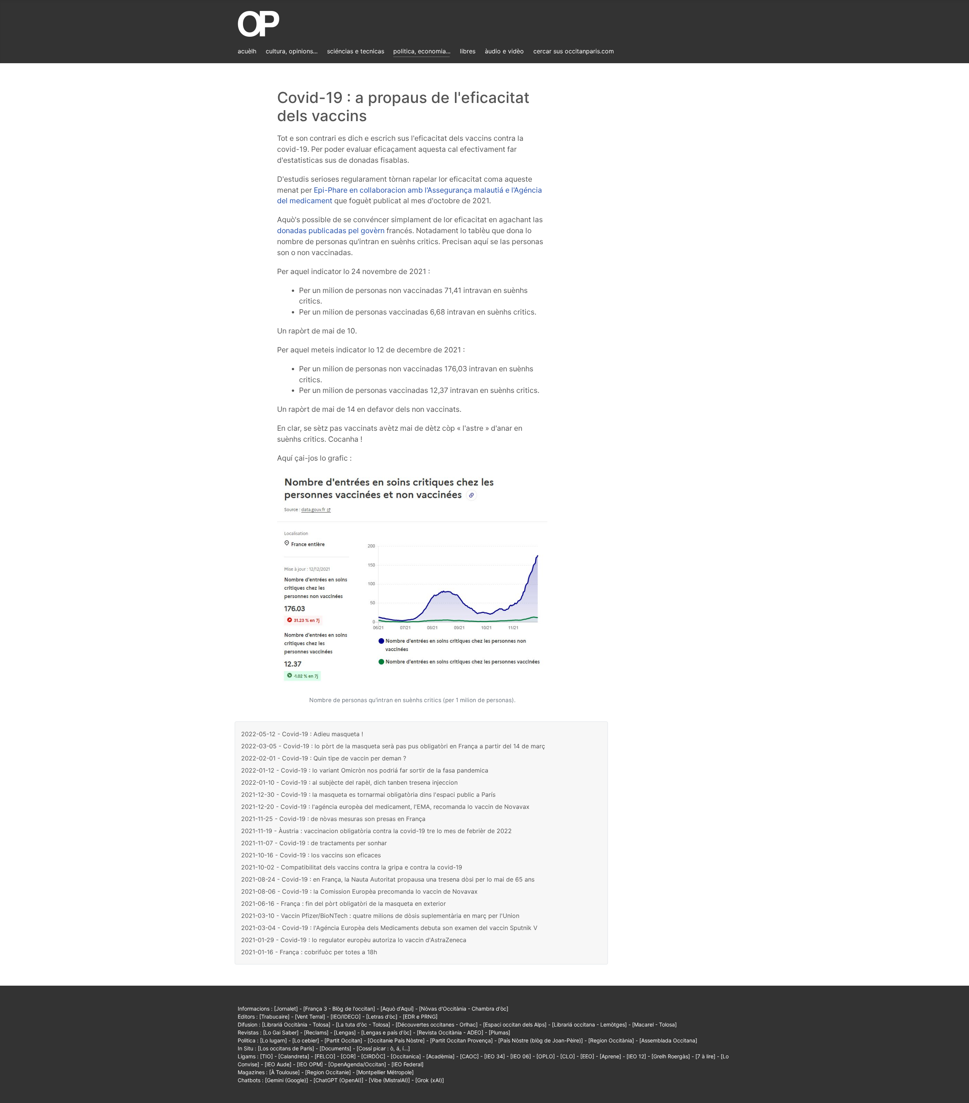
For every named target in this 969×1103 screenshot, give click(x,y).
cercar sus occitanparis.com (573, 51)
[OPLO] (545, 1056)
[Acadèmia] (440, 1056)
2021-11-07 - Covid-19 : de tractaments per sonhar (314, 843)
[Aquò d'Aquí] (397, 1008)
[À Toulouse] (284, 1072)
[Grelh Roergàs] (670, 1056)
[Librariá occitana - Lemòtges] (589, 1024)
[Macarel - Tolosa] (654, 1024)
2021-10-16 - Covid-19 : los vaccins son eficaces (311, 855)
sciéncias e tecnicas (355, 51)
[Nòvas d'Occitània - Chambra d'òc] (463, 1008)
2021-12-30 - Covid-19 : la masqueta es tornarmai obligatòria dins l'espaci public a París (368, 794)
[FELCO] (325, 1056)
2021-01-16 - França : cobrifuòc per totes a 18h (309, 952)
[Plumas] (499, 1032)
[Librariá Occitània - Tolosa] (296, 1024)
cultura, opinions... (292, 51)
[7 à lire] (705, 1056)
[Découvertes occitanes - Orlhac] (437, 1024)
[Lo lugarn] (273, 1040)
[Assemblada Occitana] (668, 1040)
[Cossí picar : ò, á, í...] (383, 1048)
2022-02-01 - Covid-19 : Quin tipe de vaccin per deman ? (323, 758)
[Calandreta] (293, 1056)
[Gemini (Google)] (286, 1080)
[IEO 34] (494, 1056)
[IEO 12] (636, 1056)
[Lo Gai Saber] (281, 1032)
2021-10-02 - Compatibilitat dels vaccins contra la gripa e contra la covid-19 (351, 867)
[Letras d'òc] (381, 1016)
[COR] (348, 1056)
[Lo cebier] (305, 1040)
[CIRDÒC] (373, 1056)
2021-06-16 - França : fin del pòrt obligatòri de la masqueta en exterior (343, 903)
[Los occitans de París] (286, 1048)
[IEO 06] (520, 1056)
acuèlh (247, 51)
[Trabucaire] (274, 1016)
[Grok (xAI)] (429, 1080)
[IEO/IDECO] (345, 1016)
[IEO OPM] (310, 1064)
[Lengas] (345, 1032)
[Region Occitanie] (328, 1072)
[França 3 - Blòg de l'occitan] (339, 1008)
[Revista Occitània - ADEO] (450, 1032)
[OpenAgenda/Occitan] (357, 1064)
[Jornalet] (286, 1008)
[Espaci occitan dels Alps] (515, 1024)
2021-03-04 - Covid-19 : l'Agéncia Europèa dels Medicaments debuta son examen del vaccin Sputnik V (389, 928)
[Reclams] (316, 1032)
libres (467, 51)
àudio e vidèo (504, 51)
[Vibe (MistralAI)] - (392, 1080)
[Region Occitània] (611, 1040)
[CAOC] (469, 1056)
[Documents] (335, 1048)
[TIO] (266, 1056)
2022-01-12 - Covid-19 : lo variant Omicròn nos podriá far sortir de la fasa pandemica (364, 770)
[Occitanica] (406, 1056)
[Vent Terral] (310, 1016)
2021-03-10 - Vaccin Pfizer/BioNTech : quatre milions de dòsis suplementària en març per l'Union (380, 915)
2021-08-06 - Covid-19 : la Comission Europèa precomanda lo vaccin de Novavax (359, 891)
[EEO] (587, 1056)
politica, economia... (421, 51)
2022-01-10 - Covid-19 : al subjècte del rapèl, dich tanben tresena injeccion (349, 782)
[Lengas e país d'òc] (386, 1032)
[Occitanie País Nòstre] (396, 1040)
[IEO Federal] (407, 1064)
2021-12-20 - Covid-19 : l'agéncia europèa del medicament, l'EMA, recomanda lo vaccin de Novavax (385, 806)
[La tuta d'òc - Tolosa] (363, 1024)
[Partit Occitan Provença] (461, 1040)
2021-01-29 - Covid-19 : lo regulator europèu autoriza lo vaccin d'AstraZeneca (353, 940)
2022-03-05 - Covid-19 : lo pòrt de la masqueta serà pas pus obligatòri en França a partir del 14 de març (393, 746)
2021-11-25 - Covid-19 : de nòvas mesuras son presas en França (333, 819)
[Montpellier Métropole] (385, 1072)
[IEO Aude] (278, 1064)
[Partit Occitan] (343, 1040)
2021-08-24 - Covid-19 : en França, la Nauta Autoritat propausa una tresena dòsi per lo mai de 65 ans (387, 879)
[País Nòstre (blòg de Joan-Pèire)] (540, 1040)
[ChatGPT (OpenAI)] (338, 1080)
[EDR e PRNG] (420, 1016)
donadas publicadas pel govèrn (331, 230)
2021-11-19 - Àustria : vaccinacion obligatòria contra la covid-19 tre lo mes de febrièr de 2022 (376, 831)
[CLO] (567, 1056)
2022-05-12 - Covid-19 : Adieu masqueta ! (302, 734)
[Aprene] (610, 1056)
